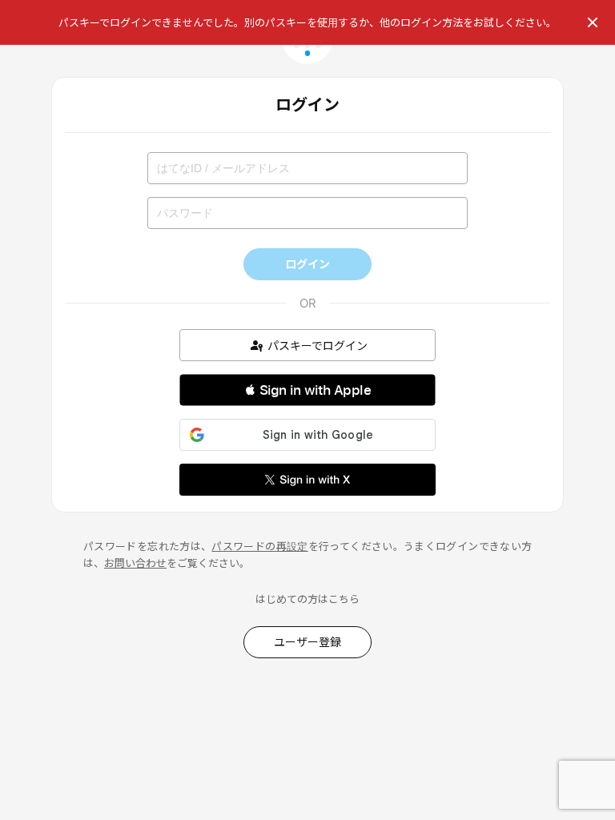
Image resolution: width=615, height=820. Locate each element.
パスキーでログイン (317, 345)
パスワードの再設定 (259, 546)
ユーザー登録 (307, 642)
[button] (307, 390)
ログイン (307, 264)
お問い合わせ (135, 563)
